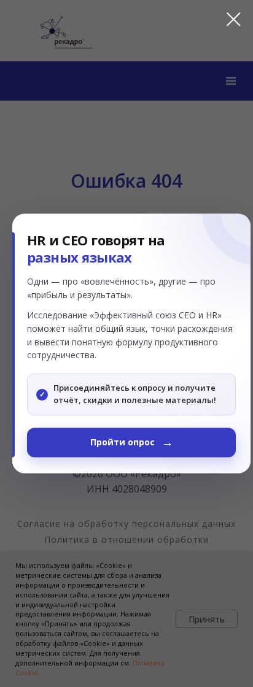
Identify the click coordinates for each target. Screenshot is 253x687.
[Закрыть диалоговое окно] (227, 19)
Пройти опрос (122, 442)
